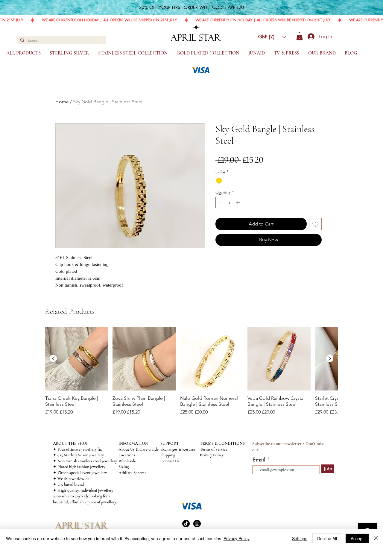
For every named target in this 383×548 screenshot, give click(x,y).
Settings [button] (299, 538)
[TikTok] (186, 523)
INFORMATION (133, 443)
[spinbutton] (229, 202)
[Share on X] (253, 267)
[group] (191, 374)
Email (259, 460)
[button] (272, 37)
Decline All (327, 538)
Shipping (167, 455)
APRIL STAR (196, 37)
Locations (126, 455)
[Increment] (238, 202)
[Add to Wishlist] (315, 224)
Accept (357, 538)
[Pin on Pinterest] (230, 267)
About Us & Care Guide (138, 449)
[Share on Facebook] (219, 267)
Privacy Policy (212, 455)
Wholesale (127, 461)
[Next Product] (329, 358)
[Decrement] (220, 202)
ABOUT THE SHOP (71, 443)
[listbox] (272, 37)
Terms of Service (213, 449)
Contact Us (170, 461)
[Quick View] (76, 358)
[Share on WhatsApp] (242, 267)
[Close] (375, 538)
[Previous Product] (53, 358)
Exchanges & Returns (178, 449)
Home (62, 102)
